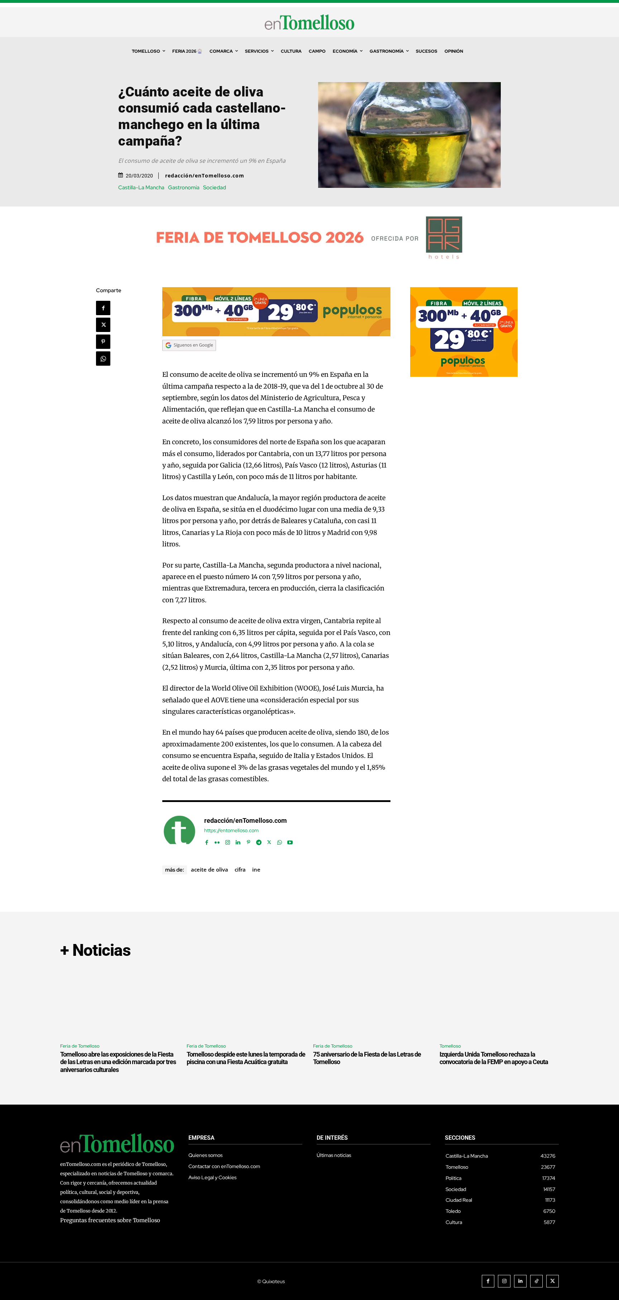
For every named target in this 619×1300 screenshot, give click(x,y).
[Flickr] (217, 841)
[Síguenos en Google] (189, 358)
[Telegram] (258, 841)
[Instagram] (227, 841)
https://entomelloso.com (231, 830)
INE (256, 869)
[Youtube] (290, 841)
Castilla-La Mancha (141, 187)
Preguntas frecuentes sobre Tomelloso (110, 1220)
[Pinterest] (103, 342)
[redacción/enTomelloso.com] (179, 831)
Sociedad (214, 187)
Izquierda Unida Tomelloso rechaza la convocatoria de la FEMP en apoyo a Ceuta (494, 1058)
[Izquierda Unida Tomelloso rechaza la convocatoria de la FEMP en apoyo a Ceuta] (499, 1002)
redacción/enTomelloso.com (204, 175)
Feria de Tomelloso (80, 1046)
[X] (103, 325)
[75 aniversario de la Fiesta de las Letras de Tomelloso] (372, 1002)
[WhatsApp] (103, 358)
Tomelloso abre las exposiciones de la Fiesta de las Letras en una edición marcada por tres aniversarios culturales (118, 1061)
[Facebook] (103, 308)
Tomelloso (450, 1046)
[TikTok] (536, 1281)
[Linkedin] (238, 841)
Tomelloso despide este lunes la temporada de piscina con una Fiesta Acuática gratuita (246, 1058)
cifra (240, 869)
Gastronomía (184, 187)
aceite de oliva (209, 869)
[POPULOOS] (276, 334)
